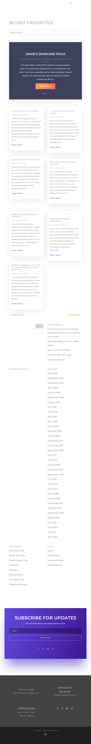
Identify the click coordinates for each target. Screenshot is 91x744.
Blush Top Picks (63, 59)
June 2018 (52, 412)
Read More (45, 86)
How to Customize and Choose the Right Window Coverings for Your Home (64, 333)
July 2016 (52, 479)
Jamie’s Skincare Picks (45, 54)
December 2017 (55, 441)
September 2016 (56, 474)
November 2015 (55, 503)
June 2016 (52, 484)
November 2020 (56, 383)
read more (17, 145)
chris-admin (26, 59)
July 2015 (52, 522)
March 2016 (53, 494)
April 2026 (53, 373)
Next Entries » (75, 315)
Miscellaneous (16, 575)
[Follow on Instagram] (53, 649)
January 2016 (54, 498)
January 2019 (54, 392)
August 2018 (54, 402)
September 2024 (56, 378)
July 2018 (52, 407)
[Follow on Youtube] (48, 649)
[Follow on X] (43, 649)
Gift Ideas (14, 565)
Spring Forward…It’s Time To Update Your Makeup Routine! (25, 267)
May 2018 (52, 416)
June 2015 (52, 527)
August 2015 (54, 518)
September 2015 (56, 513)
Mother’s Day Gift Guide (59, 355)
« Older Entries (16, 315)
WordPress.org (55, 565)
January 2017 (54, 465)
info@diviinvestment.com (64, 695)
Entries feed (53, 555)
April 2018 (52, 421)
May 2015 (52, 532)
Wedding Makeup (18, 584)
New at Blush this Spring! (25, 160)
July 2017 (52, 455)
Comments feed (56, 560)
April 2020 (53, 388)
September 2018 (56, 397)
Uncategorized (16, 579)
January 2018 (54, 436)
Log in (51, 550)
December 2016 (55, 469)
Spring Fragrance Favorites (60, 220)
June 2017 (52, 460)
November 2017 (55, 445)
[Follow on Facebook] (38, 649)
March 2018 (53, 426)
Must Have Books (56, 359)
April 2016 (52, 489)
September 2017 (56, 450)
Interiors (13, 570)
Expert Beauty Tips (18, 560)
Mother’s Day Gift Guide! (25, 111)
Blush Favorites (51, 59)
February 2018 (55, 431)
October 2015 (54, 508)
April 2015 (52, 537)
